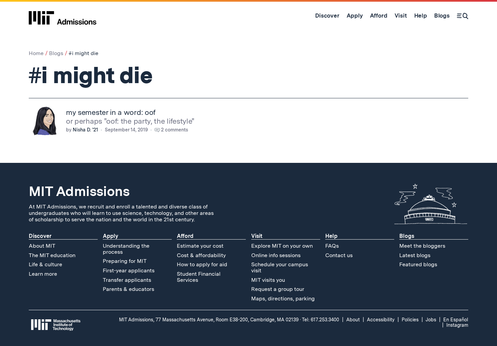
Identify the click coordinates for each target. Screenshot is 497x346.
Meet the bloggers (422, 246)
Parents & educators (128, 289)
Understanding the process (126, 249)
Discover (40, 236)
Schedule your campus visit (279, 267)
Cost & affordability (201, 255)
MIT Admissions (79, 191)
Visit (256, 236)
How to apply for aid (202, 264)
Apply (110, 236)
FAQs (332, 246)
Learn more (43, 274)
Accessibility (381, 319)
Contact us (339, 255)
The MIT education (52, 255)
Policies (410, 319)
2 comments (174, 129)
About (353, 319)
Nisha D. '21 (85, 129)
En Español (455, 319)
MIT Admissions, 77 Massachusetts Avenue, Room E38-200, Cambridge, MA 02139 (209, 319)
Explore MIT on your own (282, 246)
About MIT (42, 246)
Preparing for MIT (125, 261)
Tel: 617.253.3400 (320, 319)
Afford (185, 236)
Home (36, 53)
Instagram (457, 325)
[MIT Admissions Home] (62, 15)
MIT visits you (268, 280)
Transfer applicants (127, 280)
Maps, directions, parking (283, 298)
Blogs (56, 53)
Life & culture (45, 264)
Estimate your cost (200, 246)
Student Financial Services (198, 277)
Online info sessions (276, 255)
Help (331, 236)
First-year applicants (129, 270)
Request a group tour (277, 289)
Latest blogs (414, 255)
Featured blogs (418, 264)
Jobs (431, 319)
